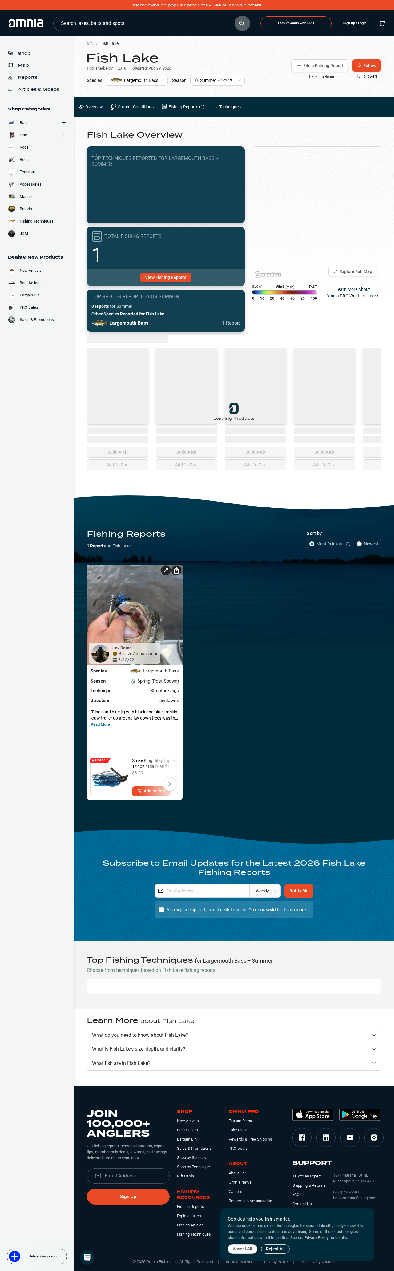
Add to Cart (155, 790)
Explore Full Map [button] (356, 271)
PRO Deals (238, 1148)
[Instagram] (374, 1137)
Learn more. (295, 909)
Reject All (275, 1248)
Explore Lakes (189, 1215)
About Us (237, 1173)
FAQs (297, 1194)
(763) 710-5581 (346, 1192)
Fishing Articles (190, 1225)
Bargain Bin (187, 1139)
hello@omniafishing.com (355, 1198)
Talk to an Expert (306, 1176)
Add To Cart (117, 464)
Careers (235, 1191)
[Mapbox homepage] (267, 274)
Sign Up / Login (354, 23)
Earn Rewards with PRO (296, 23)
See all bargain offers (236, 5)
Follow (369, 65)
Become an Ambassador (250, 1200)
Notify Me (298, 890)
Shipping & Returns (308, 1185)
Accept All (242, 1248)
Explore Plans (240, 1120)
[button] (234, 1035)
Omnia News (240, 1182)
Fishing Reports (190, 1206)
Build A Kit (117, 452)
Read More (100, 724)
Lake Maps (238, 1130)
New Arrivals (188, 1120)
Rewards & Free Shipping (250, 1139)
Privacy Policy (276, 1261)
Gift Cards (185, 1176)
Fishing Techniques (194, 1234)
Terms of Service (238, 1261)
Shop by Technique (193, 1167)
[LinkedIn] (326, 1137)
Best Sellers (187, 1130)
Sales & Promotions (194, 1148)
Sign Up (128, 1196)
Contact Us (302, 1203)
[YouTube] (350, 1137)
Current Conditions (136, 106)
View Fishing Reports (165, 277)
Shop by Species (191, 1157)
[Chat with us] (87, 1257)
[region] (316, 213)
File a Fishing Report (323, 65)
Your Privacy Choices (317, 1261)
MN (90, 43)
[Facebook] (302, 1137)
